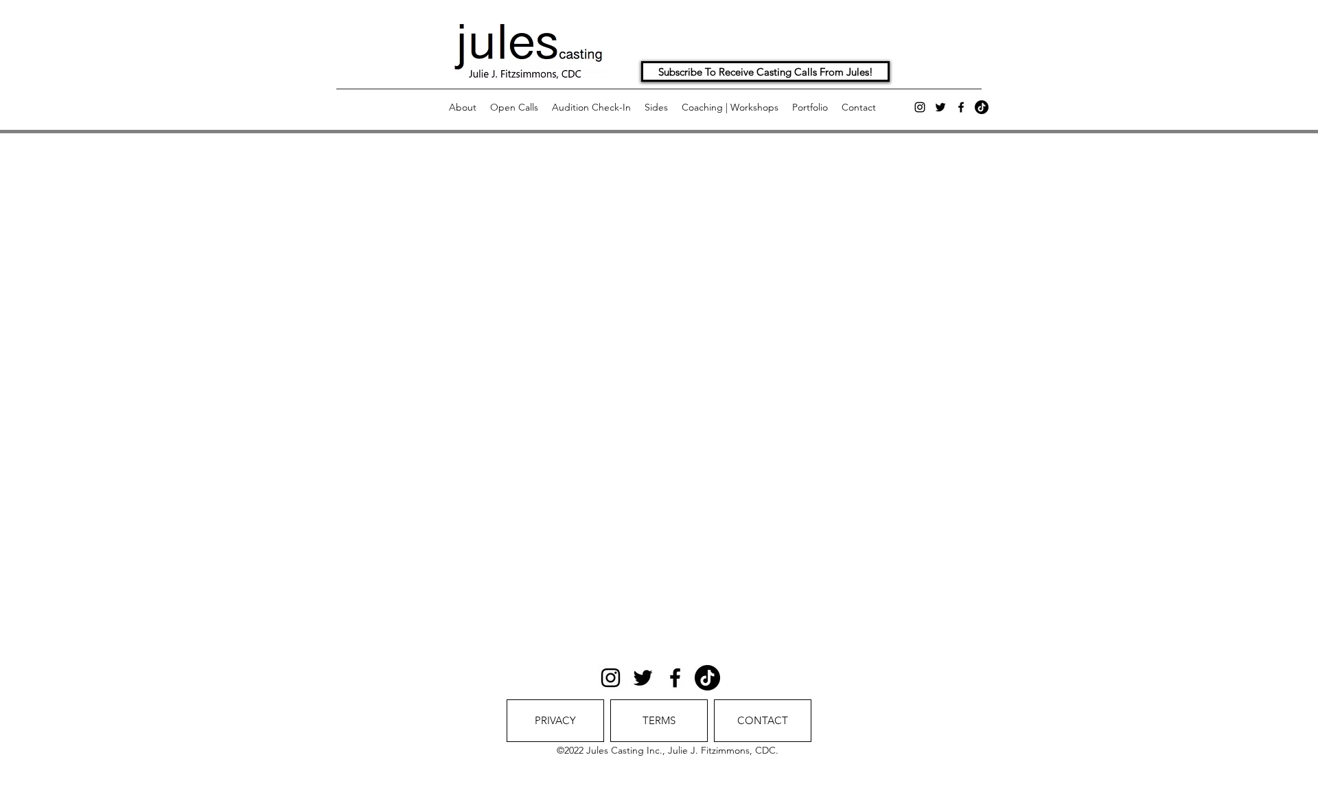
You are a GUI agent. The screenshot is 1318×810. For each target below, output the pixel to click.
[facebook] (961, 107)
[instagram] (920, 107)
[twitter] (940, 107)
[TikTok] (981, 107)
